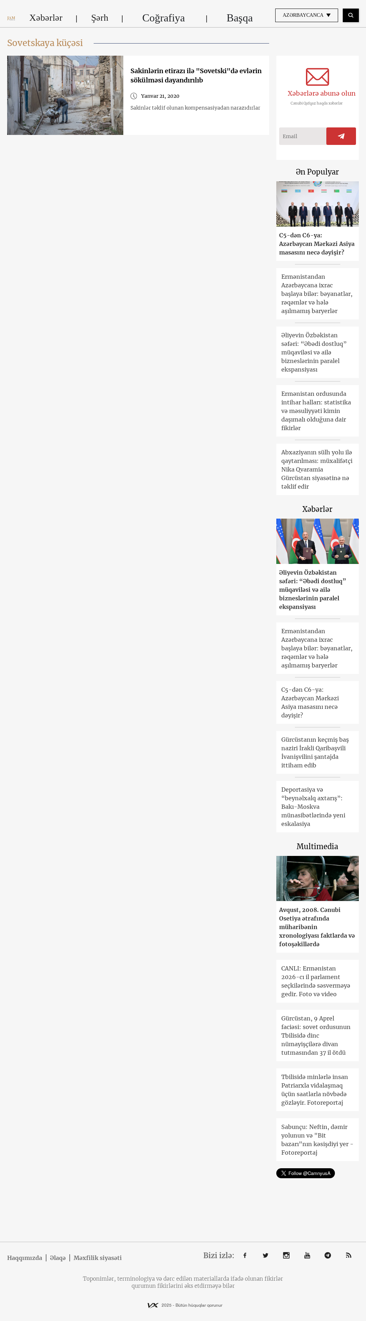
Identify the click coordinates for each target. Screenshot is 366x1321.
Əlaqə (58, 1257)
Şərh (99, 17)
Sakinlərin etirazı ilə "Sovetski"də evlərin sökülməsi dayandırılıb (196, 75)
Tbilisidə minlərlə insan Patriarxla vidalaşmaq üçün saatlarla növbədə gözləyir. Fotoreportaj (314, 1089)
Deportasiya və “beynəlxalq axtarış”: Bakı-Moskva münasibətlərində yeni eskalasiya (313, 806)
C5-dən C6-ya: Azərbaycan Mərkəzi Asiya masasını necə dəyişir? (317, 244)
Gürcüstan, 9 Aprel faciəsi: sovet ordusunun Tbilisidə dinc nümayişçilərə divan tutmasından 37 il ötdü (316, 1035)
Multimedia (317, 846)
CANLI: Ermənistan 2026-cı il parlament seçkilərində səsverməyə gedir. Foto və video (315, 981)
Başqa (240, 18)
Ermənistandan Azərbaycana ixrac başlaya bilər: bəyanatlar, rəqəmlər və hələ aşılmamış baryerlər (316, 293)
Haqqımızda (24, 1257)
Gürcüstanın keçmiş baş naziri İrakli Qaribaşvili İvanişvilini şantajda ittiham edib (315, 752)
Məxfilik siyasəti (98, 1257)
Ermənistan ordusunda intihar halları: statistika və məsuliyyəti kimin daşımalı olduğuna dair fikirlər (316, 411)
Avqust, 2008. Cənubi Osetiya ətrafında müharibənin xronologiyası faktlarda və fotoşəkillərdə (317, 927)
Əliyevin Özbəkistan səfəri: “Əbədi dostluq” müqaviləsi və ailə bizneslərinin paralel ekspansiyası (314, 352)
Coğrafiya (163, 18)
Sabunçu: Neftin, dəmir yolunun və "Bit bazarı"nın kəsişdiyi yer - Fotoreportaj (317, 1139)
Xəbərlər (46, 17)
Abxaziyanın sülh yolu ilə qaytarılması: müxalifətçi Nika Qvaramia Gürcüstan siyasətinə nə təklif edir (316, 469)
